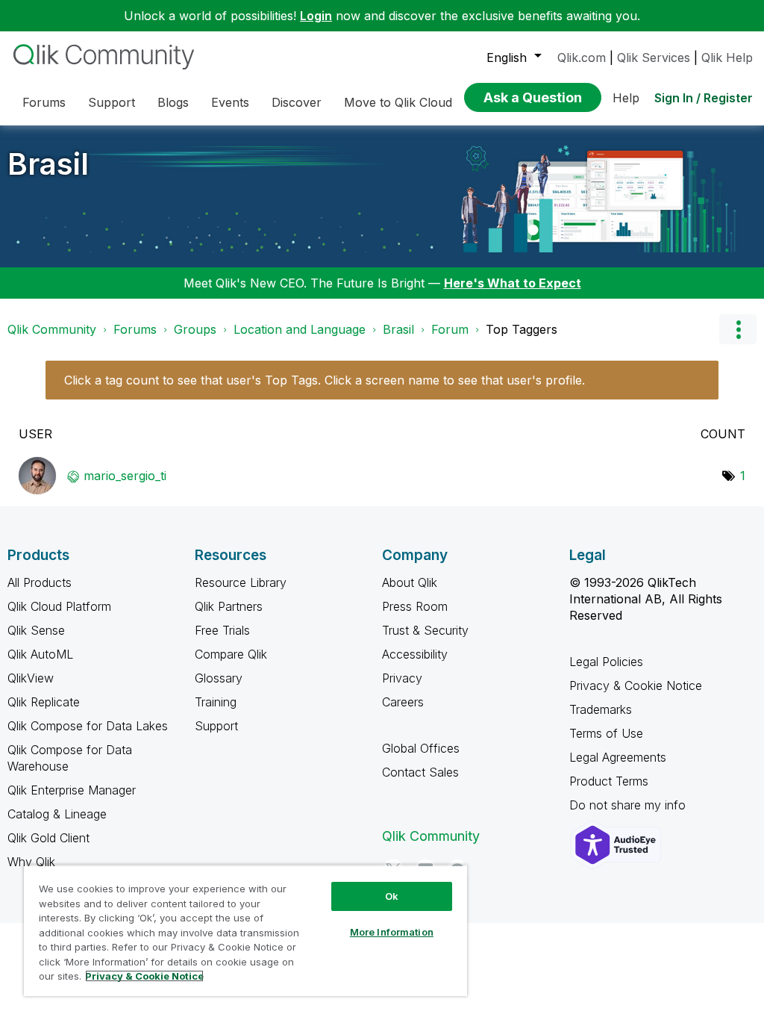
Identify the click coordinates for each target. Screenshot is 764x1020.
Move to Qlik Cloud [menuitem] (398, 102)
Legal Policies (606, 661)
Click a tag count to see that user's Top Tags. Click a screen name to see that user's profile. (324, 380)
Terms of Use (606, 733)
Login (316, 15)
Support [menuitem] (111, 102)
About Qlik (409, 582)
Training (216, 701)
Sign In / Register (703, 97)
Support (216, 725)
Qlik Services (653, 57)
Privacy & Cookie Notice (635, 685)
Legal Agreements (617, 757)
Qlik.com (581, 57)
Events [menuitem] (230, 102)
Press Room (415, 606)
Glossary (218, 678)
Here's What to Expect (512, 283)
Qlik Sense (36, 630)
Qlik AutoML (40, 654)
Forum (450, 329)
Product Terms (608, 781)
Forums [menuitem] (44, 102)
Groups (195, 329)
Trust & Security (425, 630)
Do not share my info (629, 804)
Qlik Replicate (43, 701)
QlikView (30, 678)
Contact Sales (420, 772)
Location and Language (300, 329)
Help (626, 97)
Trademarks (600, 709)
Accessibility (415, 654)
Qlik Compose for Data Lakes (87, 725)
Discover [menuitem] (297, 102)
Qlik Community (51, 329)
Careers (403, 701)
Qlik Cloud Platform (59, 606)
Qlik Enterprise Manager (71, 790)
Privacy (402, 678)
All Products (39, 582)
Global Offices (421, 748)
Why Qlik (31, 861)
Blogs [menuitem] (173, 102)
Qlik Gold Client (48, 837)
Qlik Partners (229, 606)
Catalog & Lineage (57, 813)
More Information (391, 932)
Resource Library (240, 582)
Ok (391, 896)
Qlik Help (727, 57)
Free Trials (222, 630)
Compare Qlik (231, 654)
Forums (135, 329)
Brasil (48, 164)
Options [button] (738, 329)
